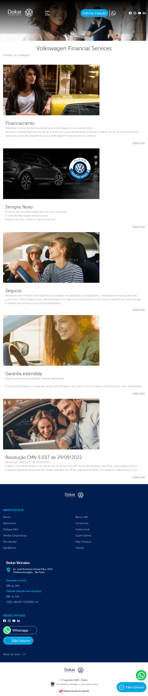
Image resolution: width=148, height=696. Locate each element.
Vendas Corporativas (15, 535)
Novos (7, 517)
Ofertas (80, 547)
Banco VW (82, 517)
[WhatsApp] (141, 675)
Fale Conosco (83, 541)
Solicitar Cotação (94, 13)
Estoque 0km (10, 529)
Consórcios (82, 523)
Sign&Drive (9, 547)
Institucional (82, 529)
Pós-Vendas (10, 541)
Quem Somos (83, 535)
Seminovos (9, 523)
